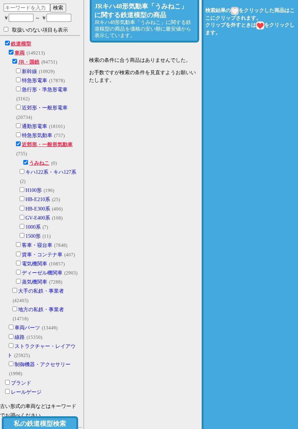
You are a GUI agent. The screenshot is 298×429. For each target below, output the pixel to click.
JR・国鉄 (29, 62)
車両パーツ (27, 327)
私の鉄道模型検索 (40, 423)
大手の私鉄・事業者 (41, 291)
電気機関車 (34, 263)
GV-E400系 (37, 218)
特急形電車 (34, 80)
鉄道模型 (21, 44)
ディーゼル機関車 (42, 273)
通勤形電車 (34, 126)
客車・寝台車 (37, 245)
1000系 (33, 227)
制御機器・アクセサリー (43, 364)
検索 (58, 8)
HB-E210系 (37, 199)
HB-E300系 (37, 209)
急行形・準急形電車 (45, 89)
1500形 (33, 236)
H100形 (33, 190)
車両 (20, 53)
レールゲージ (26, 392)
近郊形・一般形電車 (45, 108)
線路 (20, 337)
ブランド (21, 383)
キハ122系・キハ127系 (50, 172)
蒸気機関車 (34, 282)
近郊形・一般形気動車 (47, 144)
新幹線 (29, 71)
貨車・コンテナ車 (42, 254)
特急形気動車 (37, 135)
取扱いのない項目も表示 (40, 30)
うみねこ (39, 163)
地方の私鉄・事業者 (41, 309)
